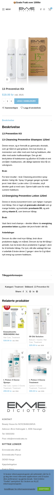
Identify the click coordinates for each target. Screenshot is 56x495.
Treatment (18, 287)
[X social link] (26, 291)
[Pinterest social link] (30, 291)
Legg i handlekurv (26, 101)
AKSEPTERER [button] (44, 489)
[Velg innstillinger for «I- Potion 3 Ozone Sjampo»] (22, 352)
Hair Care (7, 338)
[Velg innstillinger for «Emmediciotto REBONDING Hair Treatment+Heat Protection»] (22, 309)
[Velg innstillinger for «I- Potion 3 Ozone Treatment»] (48, 352)
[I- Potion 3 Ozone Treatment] (40, 363)
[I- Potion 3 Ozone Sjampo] (14, 363)
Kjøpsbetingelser (9, 464)
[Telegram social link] (37, 291)
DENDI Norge (8, 459)
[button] (48, 309)
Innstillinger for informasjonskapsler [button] (19, 489)
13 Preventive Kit (41, 287)
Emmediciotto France (11, 455)
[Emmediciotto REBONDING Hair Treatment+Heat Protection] (14, 318)
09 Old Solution (36, 337)
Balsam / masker (35, 340)
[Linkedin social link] (33, 291)
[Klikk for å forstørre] (7, 79)
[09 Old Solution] (40, 320)
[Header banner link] (27, 2)
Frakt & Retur (8, 469)
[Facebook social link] (40, 9)
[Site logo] (27, 9)
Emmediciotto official (11, 450)
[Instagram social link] (44, 9)
